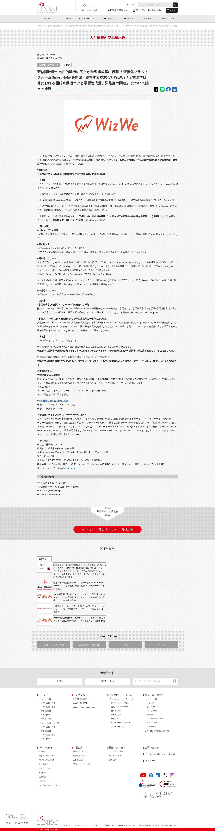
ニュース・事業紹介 (89, 644)
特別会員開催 (46, 711)
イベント (161, 644)
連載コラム (115, 719)
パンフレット (44, 781)
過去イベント (46, 719)
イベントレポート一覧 (49, 723)
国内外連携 (43, 764)
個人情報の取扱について (170, 825)
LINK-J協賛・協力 (48, 707)
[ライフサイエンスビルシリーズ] (147, 784)
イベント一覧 (45, 699)
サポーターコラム (118, 727)
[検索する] (175, 4)
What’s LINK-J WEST (47, 760)
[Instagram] (172, 775)
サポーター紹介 (45, 768)
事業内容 (42, 773)
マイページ (150, 760)
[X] (165, 775)
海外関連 (150, 715)
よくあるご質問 (66, 825)
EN (133, 5)
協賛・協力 (151, 727)
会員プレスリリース (49, 65)
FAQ (59, 681)
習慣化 (66, 65)
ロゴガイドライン (95, 825)
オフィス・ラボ (115, 756)
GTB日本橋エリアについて (49, 785)
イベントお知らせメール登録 (160, 754)
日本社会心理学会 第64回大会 (53, 400)
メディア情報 (152, 711)
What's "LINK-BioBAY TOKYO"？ (86, 707)
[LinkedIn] (158, 775)
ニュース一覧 (151, 699)
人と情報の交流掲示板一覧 (56, 26)
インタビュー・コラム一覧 (121, 699)
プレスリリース (153, 707)
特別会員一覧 (78, 751)
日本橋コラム (116, 711)
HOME (40, 26)
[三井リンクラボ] (167, 784)
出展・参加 (45, 715)
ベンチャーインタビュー (120, 723)
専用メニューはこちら (82, 764)
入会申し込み (78, 760)
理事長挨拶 (43, 751)
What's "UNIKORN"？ (81, 703)
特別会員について (80, 756)
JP (127, 5)
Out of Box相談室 (80, 699)
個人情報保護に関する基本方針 (149, 825)
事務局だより (116, 715)
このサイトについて (80, 825)
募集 (125, 644)
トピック (150, 703)
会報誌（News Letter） (120, 707)
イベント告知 (152, 723)
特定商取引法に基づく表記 (127, 825)
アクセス (112, 760)
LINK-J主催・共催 (48, 703)
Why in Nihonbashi (46, 756)
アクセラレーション (155, 719)
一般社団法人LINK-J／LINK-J (49, 7)
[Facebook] (151, 775)
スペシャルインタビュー (120, 703)
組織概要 (42, 777)
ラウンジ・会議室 (116, 751)
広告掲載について (110, 825)
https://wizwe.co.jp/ (66, 468)
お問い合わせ (107, 681)
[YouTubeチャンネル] (143, 775)
